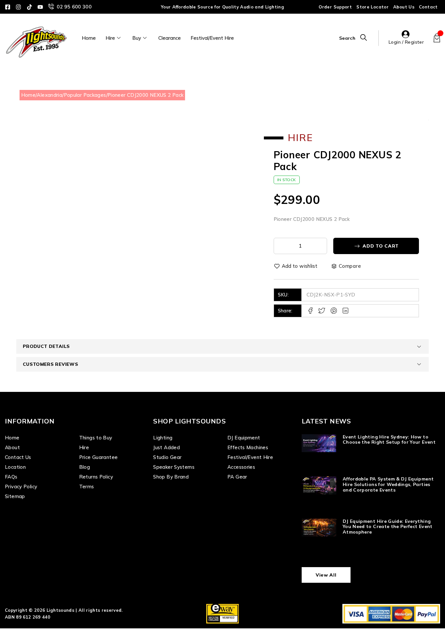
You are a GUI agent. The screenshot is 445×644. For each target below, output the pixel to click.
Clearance (169, 38)
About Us (403, 6)
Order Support (335, 6)
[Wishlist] (296, 266)
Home (89, 38)
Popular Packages (85, 95)
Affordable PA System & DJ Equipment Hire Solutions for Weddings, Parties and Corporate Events (388, 484)
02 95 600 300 (74, 7)
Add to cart (381, 246)
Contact (428, 6)
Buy (136, 38)
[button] (234, 133)
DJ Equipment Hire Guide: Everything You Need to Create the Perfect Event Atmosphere (388, 526)
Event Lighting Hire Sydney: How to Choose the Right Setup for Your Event (389, 439)
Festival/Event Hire (212, 38)
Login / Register (406, 42)
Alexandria (49, 95)
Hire (110, 38)
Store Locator (372, 6)
